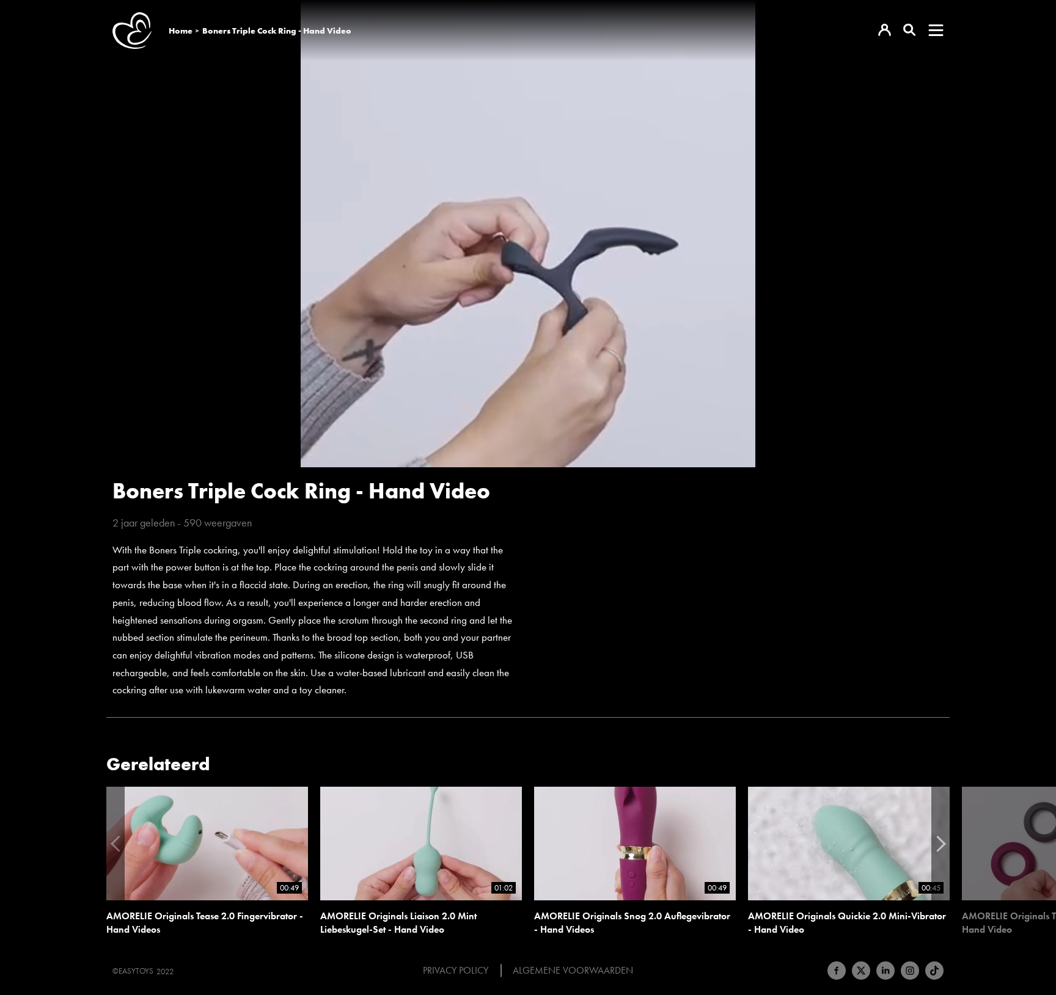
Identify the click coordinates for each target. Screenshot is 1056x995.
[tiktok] (934, 970)
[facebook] (836, 970)
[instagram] (910, 970)
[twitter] (861, 970)
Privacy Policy (455, 970)
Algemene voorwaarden (573, 970)
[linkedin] (885, 970)
